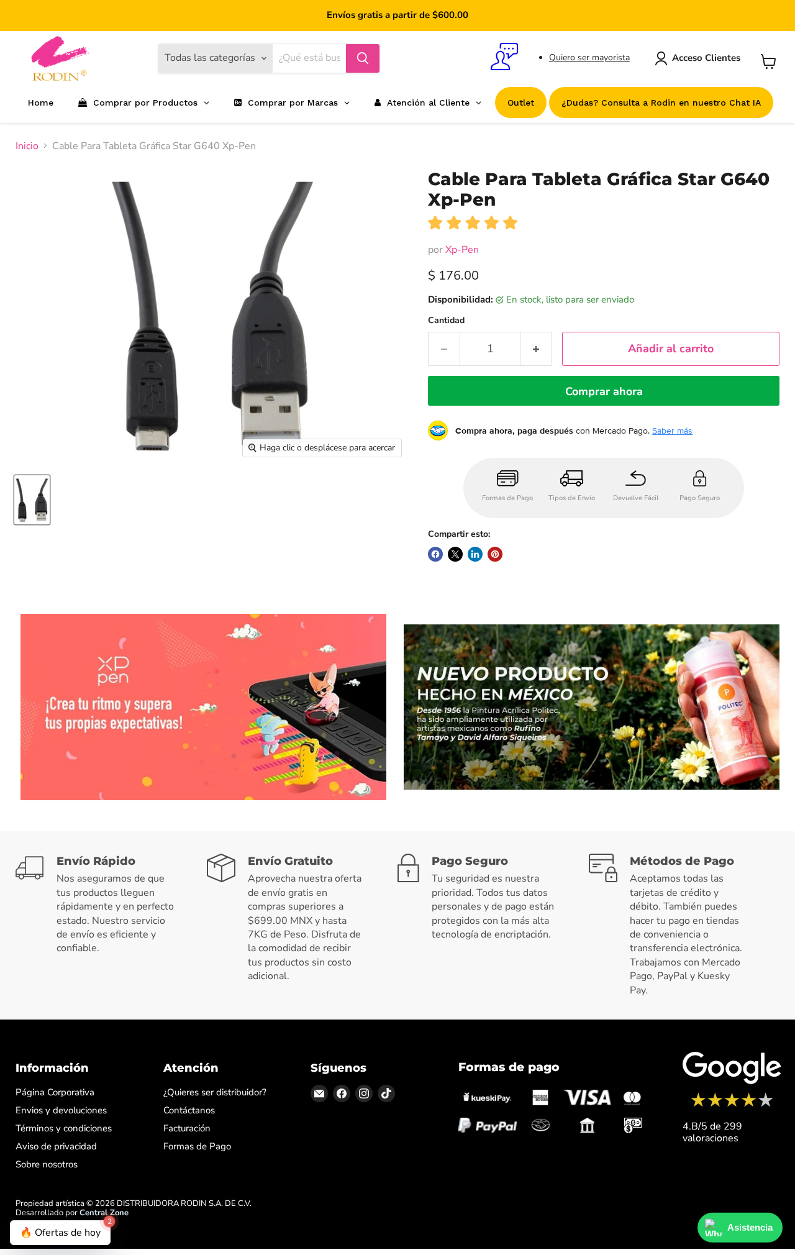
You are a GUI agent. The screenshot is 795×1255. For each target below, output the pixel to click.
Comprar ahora (604, 391)
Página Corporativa (55, 1092)
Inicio (27, 146)
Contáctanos (189, 1110)
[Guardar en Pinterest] (495, 554)
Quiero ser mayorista (589, 57)
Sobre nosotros (47, 1164)
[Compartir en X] (455, 554)
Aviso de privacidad (56, 1146)
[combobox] (309, 58)
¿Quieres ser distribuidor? (214, 1092)
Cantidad (446, 321)
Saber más (672, 430)
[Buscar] (362, 58)
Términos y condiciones (64, 1128)
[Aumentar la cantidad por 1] (536, 349)
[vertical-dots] (732, 1105)
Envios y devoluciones (61, 1110)
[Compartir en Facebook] (435, 554)
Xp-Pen (462, 250)
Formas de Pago (197, 1146)
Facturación (187, 1128)
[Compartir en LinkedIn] (475, 554)
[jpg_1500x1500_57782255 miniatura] (32, 499)
